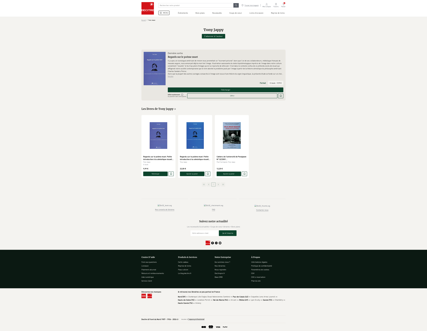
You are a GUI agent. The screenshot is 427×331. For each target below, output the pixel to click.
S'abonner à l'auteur (213, 36)
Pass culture (183, 269)
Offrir (232, 96)
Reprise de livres (184, 266)
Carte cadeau (183, 262)
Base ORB (219, 277)
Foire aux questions (149, 262)
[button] (225, 67)
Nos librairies (220, 266)
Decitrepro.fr (220, 273)
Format (263, 83)
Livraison (145, 266)
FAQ (213, 209)
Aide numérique (147, 277)
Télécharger (225, 90)
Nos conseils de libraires (164, 209)
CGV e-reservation (258, 277)
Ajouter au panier (192, 174)
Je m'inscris (227, 233)
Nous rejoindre (220, 269)
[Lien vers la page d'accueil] (147, 8)
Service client (146, 281)
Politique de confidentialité (261, 266)
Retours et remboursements (152, 273)
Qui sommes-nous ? (222, 262)
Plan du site (256, 281)
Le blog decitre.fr (184, 273)
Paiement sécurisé (148, 269)
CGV (252, 273)
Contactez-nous (262, 210)
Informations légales (259, 262)
